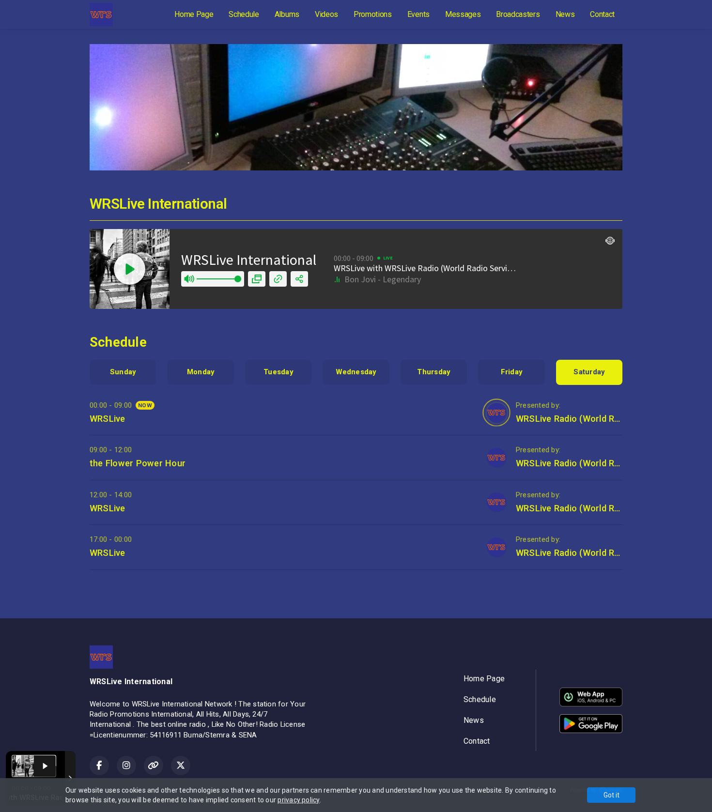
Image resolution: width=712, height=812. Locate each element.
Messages (462, 14)
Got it (611, 795)
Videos (326, 14)
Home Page (193, 14)
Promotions (373, 14)
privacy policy (298, 800)
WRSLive (107, 419)
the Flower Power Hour (138, 463)
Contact (602, 14)
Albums (287, 14)
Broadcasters (518, 14)
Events (418, 14)
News (565, 14)
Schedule (244, 14)
